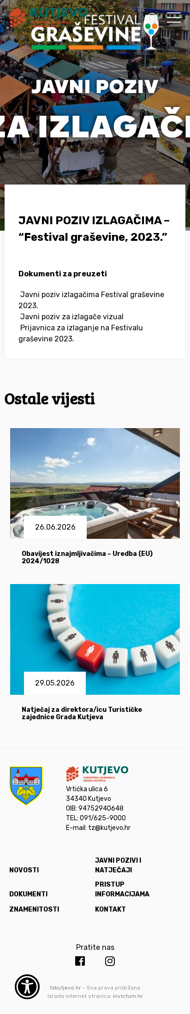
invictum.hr (128, 996)
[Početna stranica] (48, 19)
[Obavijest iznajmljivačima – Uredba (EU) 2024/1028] (95, 483)
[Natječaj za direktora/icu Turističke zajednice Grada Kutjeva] (95, 639)
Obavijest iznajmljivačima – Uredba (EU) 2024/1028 (87, 557)
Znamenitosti (34, 909)
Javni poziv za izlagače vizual (72, 316)
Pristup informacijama (122, 889)
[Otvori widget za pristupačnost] (27, 986)
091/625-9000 (103, 818)
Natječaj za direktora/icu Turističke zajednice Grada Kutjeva (82, 713)
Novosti (24, 870)
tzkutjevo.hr (65, 987)
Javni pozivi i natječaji (118, 865)
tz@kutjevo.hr (109, 828)
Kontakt (110, 909)
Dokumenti (28, 894)
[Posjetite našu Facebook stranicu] (80, 961)
